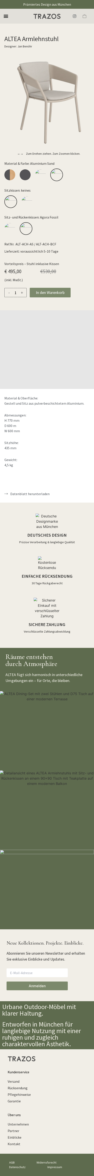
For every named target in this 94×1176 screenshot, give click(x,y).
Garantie (14, 1101)
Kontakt (14, 1144)
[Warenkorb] (84, 16)
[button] (5, 16)
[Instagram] (74, 16)
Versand (13, 1081)
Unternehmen (18, 1124)
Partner (13, 1131)
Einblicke (14, 1137)
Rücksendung (18, 1088)
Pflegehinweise (19, 1094)
